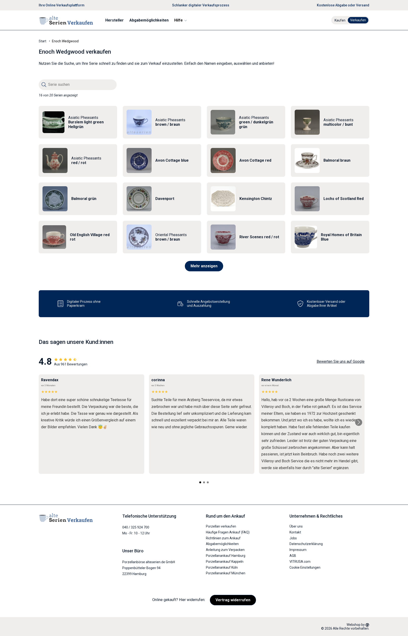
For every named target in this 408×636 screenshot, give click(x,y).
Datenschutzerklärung (306, 544)
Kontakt (295, 532)
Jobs (293, 538)
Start (42, 41)
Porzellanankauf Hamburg (225, 556)
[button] (180, 20)
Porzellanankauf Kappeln (224, 561)
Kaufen (340, 20)
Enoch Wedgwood (65, 41)
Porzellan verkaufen (221, 526)
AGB (292, 556)
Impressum (297, 550)
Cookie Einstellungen (304, 567)
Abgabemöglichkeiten (222, 544)
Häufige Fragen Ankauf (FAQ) (228, 532)
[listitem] (78, 122)
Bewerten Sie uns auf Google (341, 361)
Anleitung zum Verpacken (225, 550)
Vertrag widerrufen (233, 600)
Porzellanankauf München (225, 573)
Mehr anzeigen (204, 266)
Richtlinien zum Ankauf (223, 538)
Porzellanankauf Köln (222, 567)
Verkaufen (358, 20)
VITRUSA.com (299, 561)
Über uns (296, 526)
